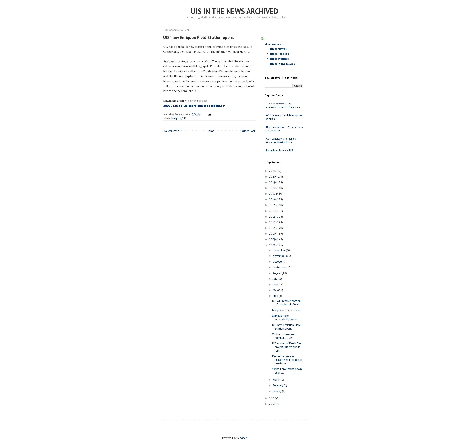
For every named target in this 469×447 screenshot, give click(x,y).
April (276, 296)
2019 (272, 182)
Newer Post (171, 131)
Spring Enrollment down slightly (287, 370)
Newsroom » (273, 44)
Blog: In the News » (283, 64)
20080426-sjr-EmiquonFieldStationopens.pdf (194, 106)
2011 (272, 228)
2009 (272, 239)
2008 (272, 245)
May (275, 290)
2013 (272, 216)
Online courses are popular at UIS (283, 335)
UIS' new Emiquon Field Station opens (286, 326)
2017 (272, 193)
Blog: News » (278, 49)
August (277, 273)
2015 (272, 205)
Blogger (241, 438)
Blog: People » (279, 54)
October (278, 261)
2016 (272, 199)
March (277, 379)
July (275, 278)
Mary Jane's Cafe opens (286, 310)
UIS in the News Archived (234, 11)
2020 (272, 176)
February (278, 385)
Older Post (248, 131)
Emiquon (176, 118)
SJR (184, 118)
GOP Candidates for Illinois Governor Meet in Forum (281, 140)
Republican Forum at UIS (279, 150)
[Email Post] (208, 114)
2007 (272, 398)
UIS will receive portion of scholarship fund (286, 302)
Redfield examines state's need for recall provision (287, 359)
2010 (272, 233)
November (279, 256)
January (277, 391)
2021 (272, 171)
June (276, 284)
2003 (272, 404)
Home (210, 131)
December (279, 250)
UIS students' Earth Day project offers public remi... (286, 346)
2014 (272, 211)
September (280, 267)
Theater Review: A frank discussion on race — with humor (284, 105)
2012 (272, 222)
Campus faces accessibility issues (284, 317)
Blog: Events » (279, 58)
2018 (272, 188)
